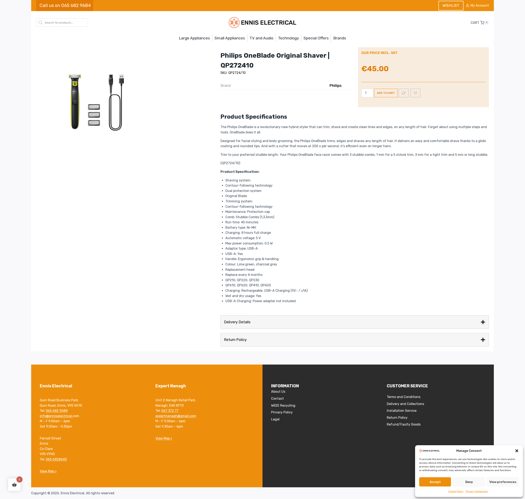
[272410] (97, 104)
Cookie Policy (456, 491)
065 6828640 (56, 459)
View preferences (502, 482)
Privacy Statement (477, 491)
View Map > (48, 471)
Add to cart (386, 92)
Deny (469, 482)
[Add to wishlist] (415, 93)
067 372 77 (169, 411)
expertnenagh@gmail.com (175, 416)
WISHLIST (451, 5)
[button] (517, 451)
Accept (435, 482)
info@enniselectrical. (56, 416)
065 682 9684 (57, 411)
